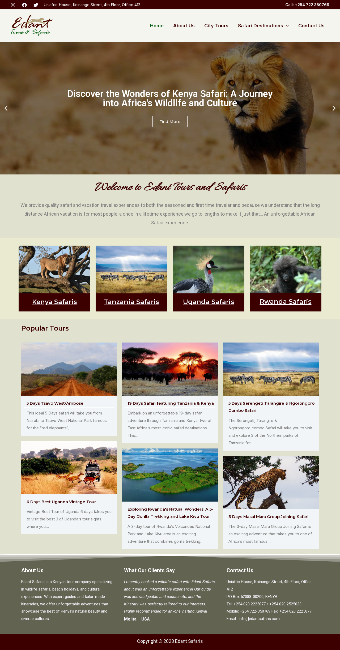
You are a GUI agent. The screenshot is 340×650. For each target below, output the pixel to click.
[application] (286, 25)
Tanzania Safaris (131, 302)
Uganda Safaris (208, 302)
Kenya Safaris (54, 302)
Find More (170, 132)
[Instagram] (13, 5)
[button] (6, 108)
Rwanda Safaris (286, 301)
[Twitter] (35, 5)
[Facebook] (24, 5)
